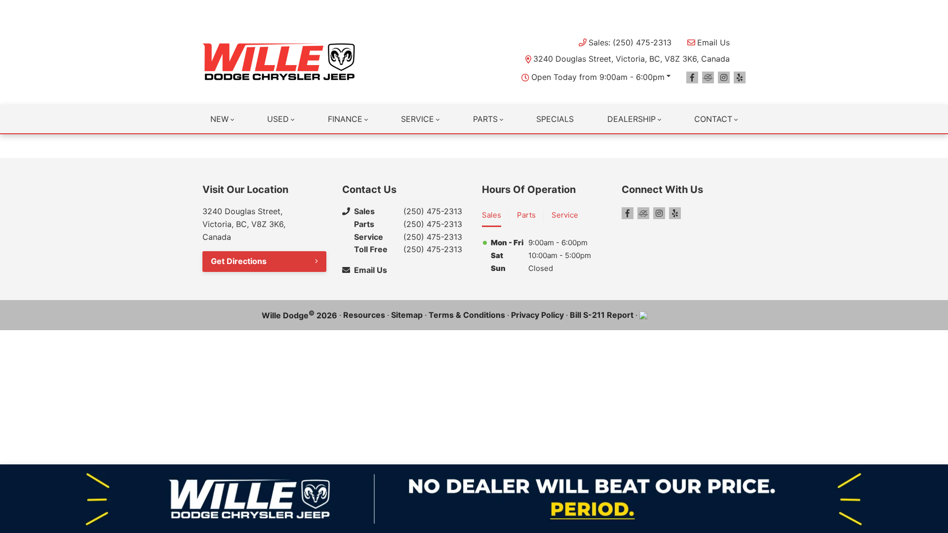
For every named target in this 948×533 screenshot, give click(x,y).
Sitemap (407, 315)
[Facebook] (692, 77)
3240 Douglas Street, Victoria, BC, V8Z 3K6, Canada (631, 59)
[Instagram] (724, 77)
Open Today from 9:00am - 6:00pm (598, 77)
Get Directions (239, 261)
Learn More (579, 10)
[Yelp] (740, 77)
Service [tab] (565, 215)
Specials (555, 119)
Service (417, 119)
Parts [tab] (526, 215)
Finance (345, 119)
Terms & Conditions (467, 315)
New (219, 119)
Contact (713, 119)
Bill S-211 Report (601, 315)
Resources (364, 315)
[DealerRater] (708, 77)
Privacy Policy (537, 315)
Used (278, 119)
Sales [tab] (491, 215)
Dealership (631, 119)
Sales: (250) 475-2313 (630, 42)
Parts (485, 119)
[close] (736, 8)
